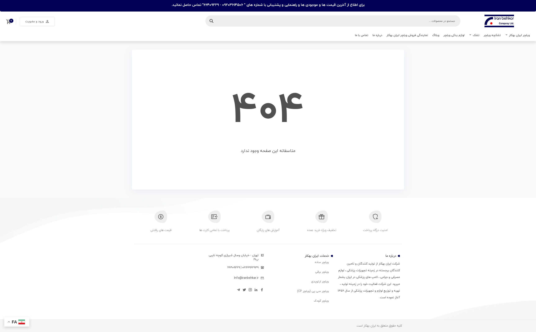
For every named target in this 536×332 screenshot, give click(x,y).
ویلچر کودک (321, 301)
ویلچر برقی (322, 272)
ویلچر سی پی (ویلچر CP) (313, 291)
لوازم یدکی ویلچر (454, 35)
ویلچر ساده (322, 262)
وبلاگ (435, 35)
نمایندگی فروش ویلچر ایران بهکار (407, 35)
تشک (476, 35)
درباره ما (377, 35)
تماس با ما (361, 35)
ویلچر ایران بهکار (519, 35)
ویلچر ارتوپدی (320, 282)
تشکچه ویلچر (492, 35)
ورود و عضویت (34, 21)
